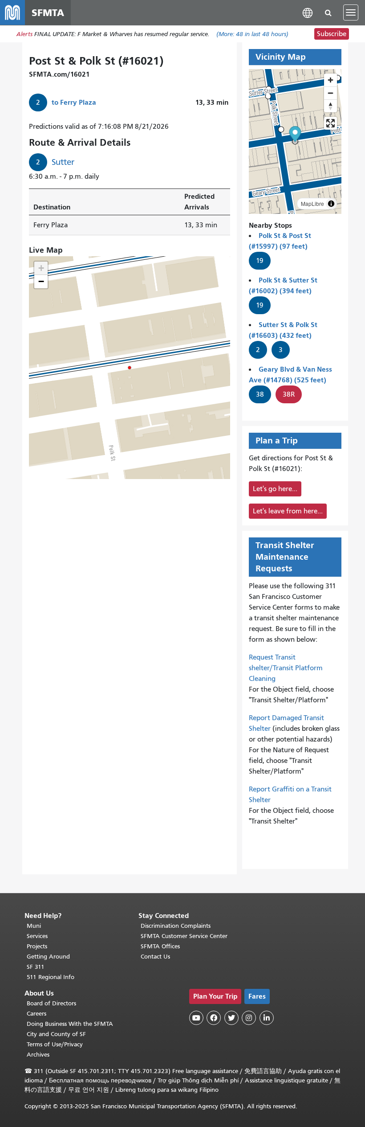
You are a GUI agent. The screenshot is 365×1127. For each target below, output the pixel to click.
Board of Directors (51, 1003)
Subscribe (331, 34)
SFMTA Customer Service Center (184, 936)
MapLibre (312, 203)
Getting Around (48, 956)
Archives (38, 1054)
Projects (37, 946)
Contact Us (155, 956)
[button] (307, 12)
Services (37, 936)
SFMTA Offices (160, 946)
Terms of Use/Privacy (55, 1044)
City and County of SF (56, 1034)
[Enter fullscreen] (330, 123)
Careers (36, 1013)
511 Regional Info (50, 977)
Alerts (24, 34)
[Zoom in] (330, 80)
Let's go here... (275, 489)
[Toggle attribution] (331, 203)
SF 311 (36, 967)
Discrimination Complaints (176, 926)
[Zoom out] (330, 92)
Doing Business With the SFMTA (70, 1024)
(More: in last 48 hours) (252, 34)
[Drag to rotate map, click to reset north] (330, 105)
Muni (34, 926)
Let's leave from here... (288, 511)
